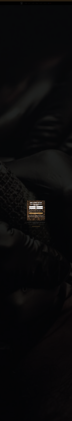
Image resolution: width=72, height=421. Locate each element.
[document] (36, 210)
